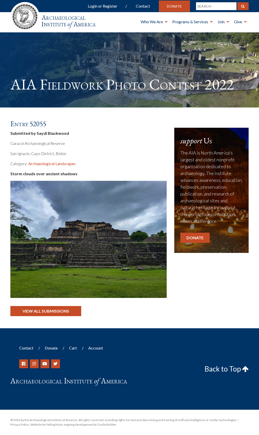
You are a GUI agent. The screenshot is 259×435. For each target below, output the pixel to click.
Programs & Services (190, 21)
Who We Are (152, 21)
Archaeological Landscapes (52, 163)
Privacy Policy (19, 424)
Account (95, 347)
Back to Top (223, 368)
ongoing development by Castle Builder (89, 424)
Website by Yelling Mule (46, 424)
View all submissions (46, 311)
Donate (174, 6)
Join (221, 21)
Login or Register (102, 6)
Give (238, 21)
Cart (73, 347)
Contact (143, 6)
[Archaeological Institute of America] (24, 15)
